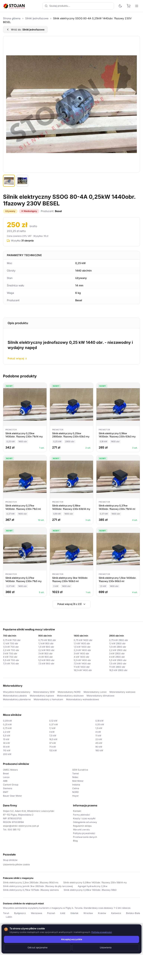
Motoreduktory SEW (44, 692)
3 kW (52, 731)
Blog (75, 840)
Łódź (62, 913)
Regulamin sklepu (82, 825)
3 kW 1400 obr (81, 653)
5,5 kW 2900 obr (118, 660)
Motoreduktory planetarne (17, 699)
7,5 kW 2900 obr (117, 663)
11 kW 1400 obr (82, 666)
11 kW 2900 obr (117, 666)
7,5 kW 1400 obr (82, 663)
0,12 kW (53, 720)
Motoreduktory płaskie (15, 695)
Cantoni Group (10, 784)
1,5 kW (98, 728)
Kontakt (77, 811)
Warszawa (36, 913)
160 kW (99, 750)
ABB (5, 780)
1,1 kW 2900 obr (117, 643)
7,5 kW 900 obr (46, 663)
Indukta (76, 784)
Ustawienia (106, 947)
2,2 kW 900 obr (46, 650)
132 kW (53, 750)
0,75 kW (7, 728)
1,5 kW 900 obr (46, 646)
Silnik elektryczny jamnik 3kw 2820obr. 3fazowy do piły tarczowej (38, 886)
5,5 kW (6, 735)
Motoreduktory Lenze (95, 692)
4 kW (98, 731)
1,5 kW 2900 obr (117, 646)
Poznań (51, 913)
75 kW (52, 746)
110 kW (6, 750)
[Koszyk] (128, 6)
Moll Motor (78, 780)
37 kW (52, 743)
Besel (6, 773)
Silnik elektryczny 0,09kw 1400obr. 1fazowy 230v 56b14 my (95, 882)
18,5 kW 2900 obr (118, 670)
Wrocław (88, 913)
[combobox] (78, 5)
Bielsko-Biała (133, 913)
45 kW (98, 743)
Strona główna (11, 18)
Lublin (9, 916)
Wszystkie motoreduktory (16, 692)
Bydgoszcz (20, 913)
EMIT (5, 792)
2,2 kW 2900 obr (118, 650)
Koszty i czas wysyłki (84, 818)
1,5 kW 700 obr (11, 646)
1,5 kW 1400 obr (82, 646)
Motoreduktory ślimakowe (100, 695)
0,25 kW (7, 724)
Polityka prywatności (84, 833)
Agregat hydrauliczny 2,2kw (92, 886)
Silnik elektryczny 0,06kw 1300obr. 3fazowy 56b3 (90, 890)
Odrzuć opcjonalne (37, 947)
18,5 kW (53, 739)
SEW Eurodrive (80, 769)
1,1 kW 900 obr (46, 643)
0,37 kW (53, 724)
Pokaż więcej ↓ (17, 358)
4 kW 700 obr (10, 656)
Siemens (7, 788)
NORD (75, 792)
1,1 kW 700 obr (10, 643)
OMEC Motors (10, 769)
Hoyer (75, 795)
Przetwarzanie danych (85, 837)
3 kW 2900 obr (117, 653)
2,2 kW (6, 731)
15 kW (6, 739)
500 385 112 (14, 829)
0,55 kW (99, 724)
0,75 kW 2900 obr (118, 640)
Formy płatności (81, 814)
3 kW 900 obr (45, 653)
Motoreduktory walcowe (122, 692)
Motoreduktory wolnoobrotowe (82, 699)
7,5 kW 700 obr (11, 663)
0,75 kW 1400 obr (83, 640)
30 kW (6, 743)
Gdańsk (74, 913)
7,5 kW (52, 735)
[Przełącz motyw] (120, 6)
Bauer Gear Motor (12, 795)
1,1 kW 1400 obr (82, 643)
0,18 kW (99, 720)
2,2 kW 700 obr (11, 650)
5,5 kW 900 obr (46, 660)
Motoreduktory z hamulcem (48, 699)
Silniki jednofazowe (36, 18)
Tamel (75, 773)
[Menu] (136, 6)
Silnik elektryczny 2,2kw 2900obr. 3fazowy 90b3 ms (30, 882)
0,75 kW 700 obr (12, 640)
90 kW (98, 746)
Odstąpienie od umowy (85, 822)
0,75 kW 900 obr (47, 640)
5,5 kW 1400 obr (82, 660)
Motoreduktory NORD (69, 692)
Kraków (102, 913)
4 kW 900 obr (45, 656)
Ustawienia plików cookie (16, 864)
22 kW (98, 739)
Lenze (6, 777)
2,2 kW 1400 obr (82, 650)
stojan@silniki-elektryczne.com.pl (21, 825)
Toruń (6, 913)
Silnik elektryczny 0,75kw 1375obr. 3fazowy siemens (31, 890)
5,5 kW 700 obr (11, 660)
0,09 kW (7, 720)
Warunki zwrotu (81, 829)
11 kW (98, 735)
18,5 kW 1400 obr (83, 670)
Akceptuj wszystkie (71, 939)
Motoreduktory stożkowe (70, 695)
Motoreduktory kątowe (42, 695)
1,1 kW (52, 728)
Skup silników (10, 860)
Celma (75, 788)
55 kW (6, 746)
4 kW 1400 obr (81, 656)
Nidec (75, 777)
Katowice (116, 913)
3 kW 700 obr (10, 653)
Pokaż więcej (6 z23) (69, 603)
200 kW (7, 754)
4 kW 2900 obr (117, 656)
